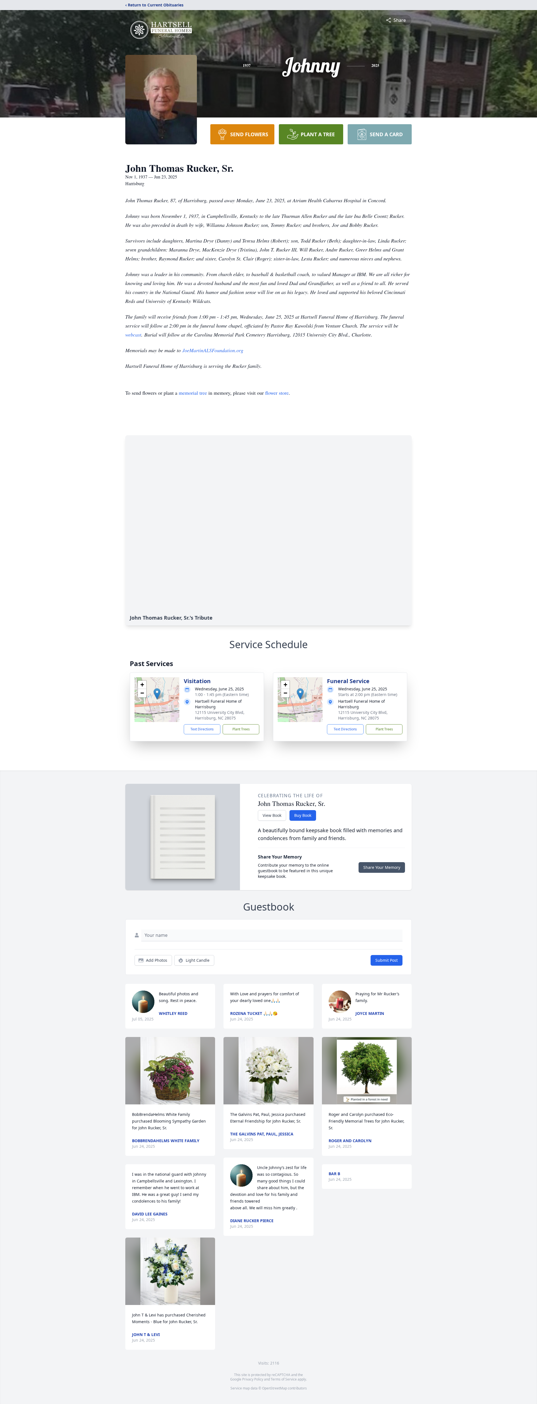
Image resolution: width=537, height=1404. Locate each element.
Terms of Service (284, 1379)
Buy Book (302, 815)
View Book (272, 815)
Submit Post (386, 960)
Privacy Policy (252, 1379)
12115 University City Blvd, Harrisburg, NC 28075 (219, 715)
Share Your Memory (381, 867)
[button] (157, 694)
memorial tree (193, 392)
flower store (277, 392)
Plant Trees (241, 729)
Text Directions (202, 729)
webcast (133, 334)
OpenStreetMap (274, 1388)
